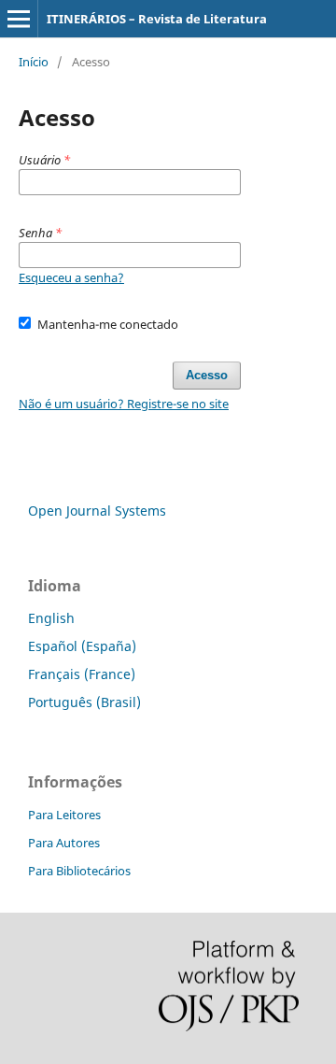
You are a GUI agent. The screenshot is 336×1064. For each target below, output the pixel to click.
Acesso (207, 375)
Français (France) (81, 674)
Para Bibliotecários (79, 870)
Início (34, 61)
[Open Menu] (18, 18)
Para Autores (64, 842)
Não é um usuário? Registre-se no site (124, 403)
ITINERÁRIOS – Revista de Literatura (157, 18)
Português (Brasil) (84, 702)
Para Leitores (64, 814)
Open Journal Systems (97, 510)
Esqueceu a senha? (71, 277)
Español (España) (82, 646)
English (51, 618)
